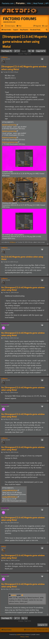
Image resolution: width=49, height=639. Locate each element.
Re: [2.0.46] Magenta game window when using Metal (22, 258)
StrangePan (5, 323)
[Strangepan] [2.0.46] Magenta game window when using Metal (24, 41)
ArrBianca (4, 57)
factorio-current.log (9, 125)
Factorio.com (8, 3)
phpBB (18, 634)
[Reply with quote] (42, 59)
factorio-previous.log (9, 142)
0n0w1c (3, 546)
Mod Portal (38, 3)
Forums (20, 3)
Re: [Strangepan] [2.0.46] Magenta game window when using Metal (23, 288)
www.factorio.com (9, 22)
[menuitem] (10, 26)
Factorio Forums (19, 19)
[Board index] (20, 10)
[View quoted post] (22, 595)
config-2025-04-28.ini (9, 497)
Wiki (29, 3)
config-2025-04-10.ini (9, 490)
